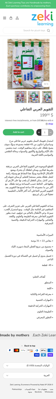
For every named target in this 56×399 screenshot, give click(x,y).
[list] (28, 64)
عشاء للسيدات (30, 389)
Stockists (38, 392)
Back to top (29, 345)
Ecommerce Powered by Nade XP (34, 384)
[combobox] (28, 30)
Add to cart (18, 132)
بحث (51, 389)
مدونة (30, 392)
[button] (11, 18)
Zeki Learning (15, 384)
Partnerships (17, 389)
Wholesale (49, 392)
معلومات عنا (42, 389)
